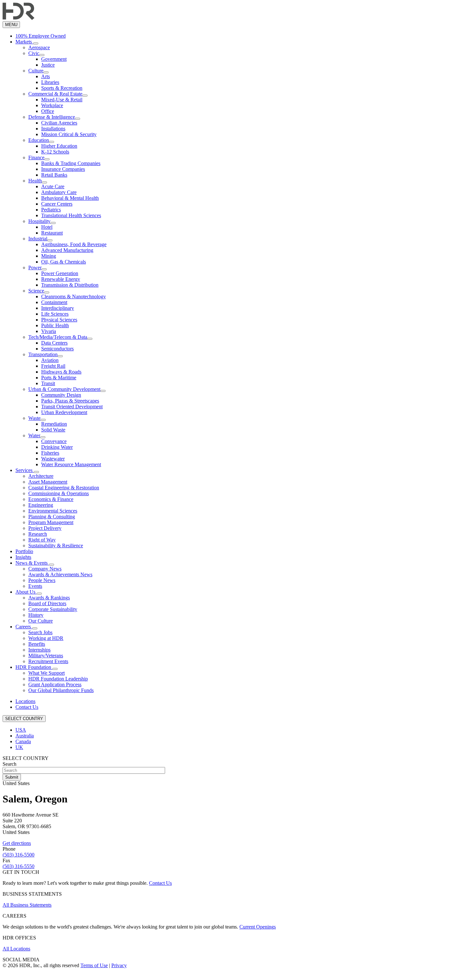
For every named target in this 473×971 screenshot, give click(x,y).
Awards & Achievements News (60, 574)
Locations (25, 701)
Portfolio (24, 551)
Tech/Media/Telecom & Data (57, 337)
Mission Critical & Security (69, 134)
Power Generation (59, 273)
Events (35, 586)
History (35, 615)
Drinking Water (57, 447)
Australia (24, 735)
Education (38, 140)
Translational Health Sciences (71, 215)
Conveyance (54, 441)
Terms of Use (94, 965)
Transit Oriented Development (72, 406)
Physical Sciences (59, 319)
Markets (24, 41)
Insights (23, 557)
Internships (39, 649)
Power (35, 267)
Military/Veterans (45, 655)
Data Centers (54, 343)
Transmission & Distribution (69, 285)
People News (41, 580)
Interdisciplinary (57, 308)
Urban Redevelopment (64, 412)
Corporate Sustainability (52, 609)
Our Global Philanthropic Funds (61, 690)
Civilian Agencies (59, 122)
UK (19, 747)
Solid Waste (53, 429)
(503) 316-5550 (18, 866)
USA (20, 730)
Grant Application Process (54, 684)
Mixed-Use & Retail (61, 99)
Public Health (55, 325)
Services (24, 470)
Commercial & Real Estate (55, 94)
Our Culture (40, 621)
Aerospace (39, 47)
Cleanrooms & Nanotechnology (73, 296)
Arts (45, 76)
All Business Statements (27, 905)
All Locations (16, 948)
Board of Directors (47, 603)
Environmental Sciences (52, 510)
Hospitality (39, 221)
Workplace (52, 105)
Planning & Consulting (51, 516)
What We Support (46, 673)
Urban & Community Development (64, 389)
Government (54, 59)
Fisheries (50, 453)
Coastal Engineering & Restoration (63, 487)
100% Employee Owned (40, 36)
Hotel (46, 227)
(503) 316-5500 (18, 854)
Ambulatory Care (59, 192)
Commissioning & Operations (58, 493)
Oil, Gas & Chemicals (63, 261)
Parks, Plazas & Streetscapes (70, 400)
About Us (26, 592)
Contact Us (26, 707)
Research (37, 534)
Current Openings (257, 926)
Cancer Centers (56, 204)
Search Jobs (40, 632)
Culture (35, 70)
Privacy (119, 965)
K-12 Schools (55, 151)
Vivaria (48, 331)
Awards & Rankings (49, 597)
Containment (54, 302)
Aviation (50, 360)
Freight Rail (53, 366)
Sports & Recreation (61, 88)
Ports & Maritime (58, 377)
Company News (44, 568)
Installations (53, 128)
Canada (23, 741)
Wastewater (53, 458)
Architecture (40, 476)
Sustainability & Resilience (55, 545)
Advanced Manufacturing (67, 250)
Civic (33, 53)
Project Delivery (44, 528)
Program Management (50, 522)
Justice (48, 65)
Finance (36, 157)
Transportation (43, 354)
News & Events (32, 563)
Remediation (54, 424)
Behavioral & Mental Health (70, 198)
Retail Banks (54, 175)
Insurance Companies (63, 169)
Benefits (36, 644)
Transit (48, 383)
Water (34, 435)
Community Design (61, 395)
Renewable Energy (60, 279)
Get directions (17, 843)
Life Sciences (55, 314)
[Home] (18, 18)
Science (36, 290)
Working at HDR (45, 638)
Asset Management (47, 482)
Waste (34, 418)
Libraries (50, 82)
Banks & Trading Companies (70, 163)
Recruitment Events (48, 661)
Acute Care (52, 186)
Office (47, 111)
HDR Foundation (33, 667)
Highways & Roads (61, 372)
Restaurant (52, 233)
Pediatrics (51, 209)
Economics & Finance (50, 499)
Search (9, 764)
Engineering (40, 505)
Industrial (37, 238)
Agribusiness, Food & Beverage (74, 244)
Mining (48, 256)
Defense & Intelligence (51, 117)
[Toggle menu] (35, 43)
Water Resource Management (71, 464)
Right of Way (42, 539)
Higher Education (59, 146)
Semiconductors (57, 348)
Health (35, 180)
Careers (23, 626)
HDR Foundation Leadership (58, 678)
